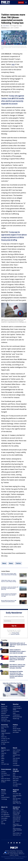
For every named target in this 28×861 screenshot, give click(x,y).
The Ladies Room (17, 784)
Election (15, 727)
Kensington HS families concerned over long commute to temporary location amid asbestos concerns (16, 674)
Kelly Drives (15, 780)
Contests (3, 771)
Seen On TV (4, 740)
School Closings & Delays (17, 708)
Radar (14, 713)
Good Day (4, 725)
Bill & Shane (16, 778)
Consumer (3, 793)
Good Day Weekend (3, 730)
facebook (8, 843)
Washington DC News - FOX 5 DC (17, 802)
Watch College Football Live (16, 813)
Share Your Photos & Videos (5, 781)
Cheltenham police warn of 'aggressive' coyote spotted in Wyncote (18, 644)
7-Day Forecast (16, 706)
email (20, 843)
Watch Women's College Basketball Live (17, 830)
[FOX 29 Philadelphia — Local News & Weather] (5, 2)
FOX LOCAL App (17, 793)
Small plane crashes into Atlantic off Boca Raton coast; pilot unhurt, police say (9, 588)
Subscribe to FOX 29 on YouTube (12, 683)
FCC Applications (5, 814)
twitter (11, 843)
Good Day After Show (5, 727)
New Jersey (4, 711)
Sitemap (3, 823)
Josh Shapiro (16, 732)
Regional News (16, 790)
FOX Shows (4, 773)
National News (4, 717)
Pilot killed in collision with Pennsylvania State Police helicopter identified (17, 666)
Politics (15, 725)
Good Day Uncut (5, 742)
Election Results (16, 728)
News (20, 25)
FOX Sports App (5, 764)
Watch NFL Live (16, 811)
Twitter (18, 563)
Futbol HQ (3, 753)
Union (2, 762)
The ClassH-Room (5, 775)
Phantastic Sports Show (5, 750)
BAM (14, 775)
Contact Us (4, 811)
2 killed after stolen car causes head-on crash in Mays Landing (8, 581)
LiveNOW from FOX (16, 755)
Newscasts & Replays (16, 752)
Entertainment (6, 769)
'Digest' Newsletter (5, 733)
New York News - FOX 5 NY (17, 799)
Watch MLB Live (17, 816)
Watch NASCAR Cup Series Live (16, 818)
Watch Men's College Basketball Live (17, 825)
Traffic (2, 735)
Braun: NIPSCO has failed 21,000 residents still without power (8, 601)
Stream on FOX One (16, 808)
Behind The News (17, 777)
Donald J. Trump (17, 730)
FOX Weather (16, 711)
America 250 (4, 706)
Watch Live (21, 2)
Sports (3, 748)
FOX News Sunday (5, 721)
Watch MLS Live (17, 835)
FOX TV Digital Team (14, 25)
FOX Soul (15, 761)
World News (4, 719)
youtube (17, 843)
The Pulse (15, 786)
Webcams (15, 760)
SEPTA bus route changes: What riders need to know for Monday (9, 574)
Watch (15, 748)
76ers (2, 760)
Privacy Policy (15, 633)
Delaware (3, 713)
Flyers (2, 757)
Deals (2, 795)
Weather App (16, 718)
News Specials (16, 758)
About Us (4, 807)
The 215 (15, 782)
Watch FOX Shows (5, 778)
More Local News (5, 715)
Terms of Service (15, 634)
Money (3, 790)
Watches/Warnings (17, 716)
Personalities (4, 818)
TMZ (2, 777)
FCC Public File (4, 813)
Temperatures (16, 715)
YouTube (15, 763)
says (13, 64)
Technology (4, 799)
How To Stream (17, 750)
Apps (2, 809)
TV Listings (3, 820)
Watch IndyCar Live (16, 821)
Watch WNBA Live (17, 833)
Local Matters (16, 765)
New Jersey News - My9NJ (17, 796)
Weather (16, 704)
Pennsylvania (4, 710)
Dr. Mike (3, 744)
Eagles (2, 755)
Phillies (2, 758)
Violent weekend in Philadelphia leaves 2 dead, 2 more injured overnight (9, 595)
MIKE (14, 773)
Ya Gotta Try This (5, 738)
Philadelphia (4, 708)
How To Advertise (5, 816)
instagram (14, 843)
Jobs (2, 822)
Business (3, 792)
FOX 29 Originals (16, 770)
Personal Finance (5, 797)
